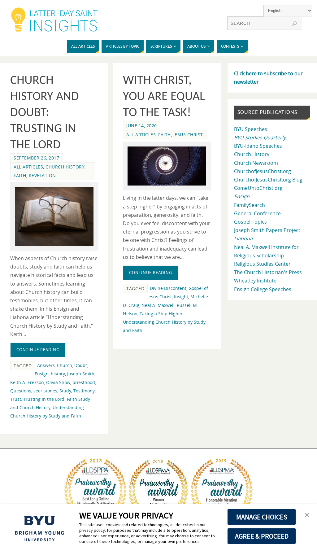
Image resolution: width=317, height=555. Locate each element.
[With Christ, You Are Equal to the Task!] (167, 166)
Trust (15, 399)
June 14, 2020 (141, 126)
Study (65, 391)
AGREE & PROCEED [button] (262, 536)
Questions (20, 391)
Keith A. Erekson (27, 382)
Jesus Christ (188, 135)
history (58, 374)
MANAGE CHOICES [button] (261, 517)
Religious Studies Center (262, 263)
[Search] (294, 24)
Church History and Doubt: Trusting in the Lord (44, 113)
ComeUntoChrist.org (258, 188)
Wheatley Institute (255, 280)
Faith (20, 175)
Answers (46, 365)
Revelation (42, 175)
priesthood (83, 382)
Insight (181, 296)
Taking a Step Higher (161, 314)
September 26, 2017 (36, 158)
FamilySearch (249, 205)
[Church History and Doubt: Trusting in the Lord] (54, 216)
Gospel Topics (250, 221)
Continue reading (37, 349)
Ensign (42, 374)
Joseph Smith (80, 374)
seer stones (45, 391)
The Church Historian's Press (268, 272)
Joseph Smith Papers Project (267, 230)
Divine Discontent (168, 288)
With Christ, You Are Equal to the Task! (164, 97)
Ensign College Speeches (262, 289)
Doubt (80, 365)
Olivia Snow (58, 382)
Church (64, 365)
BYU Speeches (250, 129)
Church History (65, 167)
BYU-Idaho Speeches (258, 145)
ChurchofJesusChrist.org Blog (268, 179)
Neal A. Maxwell (158, 305)
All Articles (28, 167)
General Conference (257, 213)
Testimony (84, 391)
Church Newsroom (256, 163)
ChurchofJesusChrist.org (262, 171)
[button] (307, 515)
